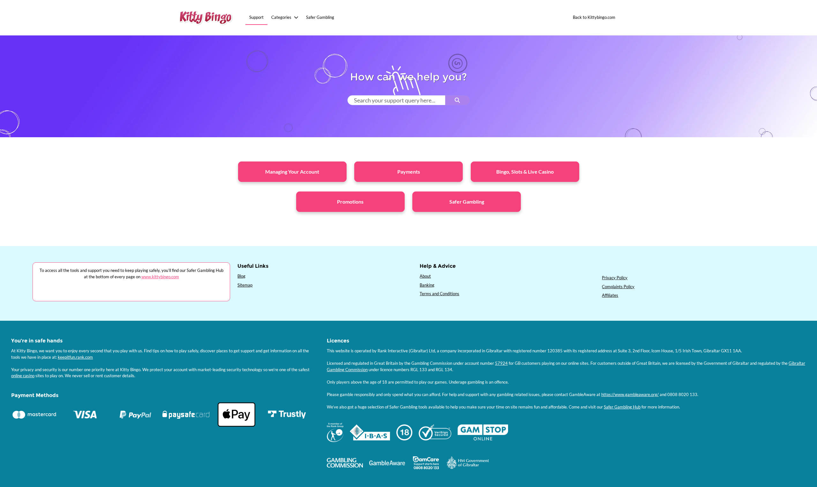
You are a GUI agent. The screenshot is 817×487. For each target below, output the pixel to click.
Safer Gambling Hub (622, 406)
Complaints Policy (618, 286)
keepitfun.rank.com (75, 357)
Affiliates (610, 295)
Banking (427, 285)
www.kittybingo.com (160, 276)
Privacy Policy (614, 277)
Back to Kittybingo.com (594, 17)
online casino (22, 375)
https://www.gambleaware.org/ (630, 394)
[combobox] (396, 100)
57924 (501, 363)
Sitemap (244, 285)
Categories (281, 17)
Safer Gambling (320, 17)
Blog (241, 276)
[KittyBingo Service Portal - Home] (206, 18)
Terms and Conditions (439, 293)
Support (256, 17)
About (425, 276)
